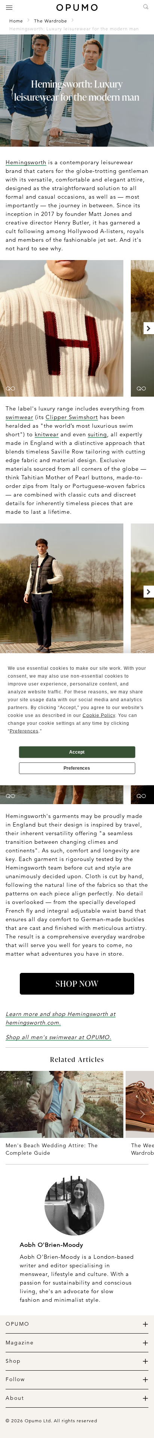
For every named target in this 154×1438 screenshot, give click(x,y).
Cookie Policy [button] (99, 715)
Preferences (77, 768)
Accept (76, 752)
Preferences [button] (24, 730)
